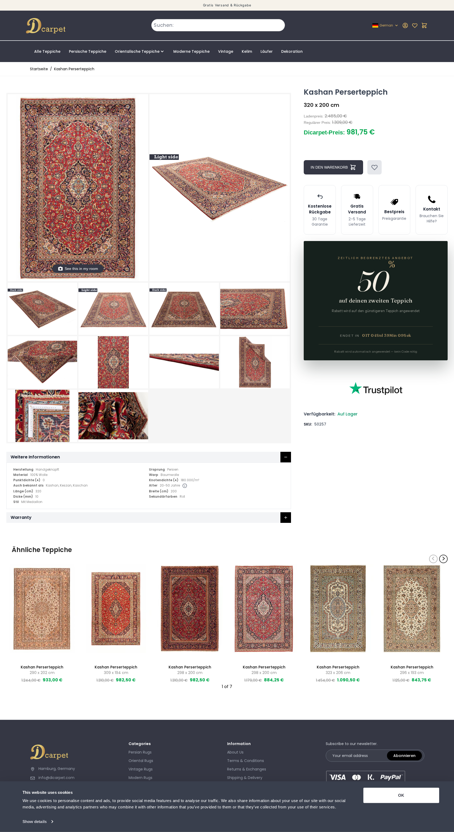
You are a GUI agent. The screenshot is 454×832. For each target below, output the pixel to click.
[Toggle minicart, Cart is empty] (424, 25)
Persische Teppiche (87, 51)
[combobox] (218, 25)
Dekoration (292, 51)
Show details (35, 821)
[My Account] (405, 25)
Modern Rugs (140, 777)
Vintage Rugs (141, 769)
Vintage (225, 51)
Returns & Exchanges (246, 769)
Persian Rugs (140, 752)
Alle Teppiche (47, 51)
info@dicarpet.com (56, 777)
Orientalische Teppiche (137, 51)
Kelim (247, 51)
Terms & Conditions (245, 760)
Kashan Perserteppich (74, 69)
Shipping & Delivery (244, 777)
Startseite (39, 69)
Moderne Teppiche (191, 51)
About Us (235, 752)
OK (401, 795)
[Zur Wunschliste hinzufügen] (374, 167)
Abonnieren (404, 755)
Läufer (267, 51)
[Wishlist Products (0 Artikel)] (415, 25)
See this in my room (81, 268)
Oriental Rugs (141, 760)
